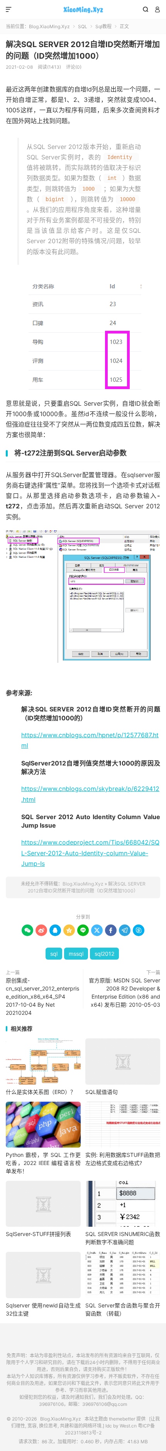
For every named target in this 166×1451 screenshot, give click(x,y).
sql (54, 953)
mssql (76, 953)
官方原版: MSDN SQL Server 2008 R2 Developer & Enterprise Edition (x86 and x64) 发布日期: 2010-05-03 (124, 992)
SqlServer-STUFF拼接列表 (38, 1234)
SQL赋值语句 (101, 1092)
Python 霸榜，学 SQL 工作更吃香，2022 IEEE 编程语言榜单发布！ (43, 1162)
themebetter (122, 1419)
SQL (82, 26)
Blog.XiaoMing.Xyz (83, 9)
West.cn (128, 1426)
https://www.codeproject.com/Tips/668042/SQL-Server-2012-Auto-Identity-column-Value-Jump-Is (90, 852)
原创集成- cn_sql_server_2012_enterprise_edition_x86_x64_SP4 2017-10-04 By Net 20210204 (42, 996)
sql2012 (104, 953)
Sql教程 (103, 26)
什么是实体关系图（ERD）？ (41, 1092)
